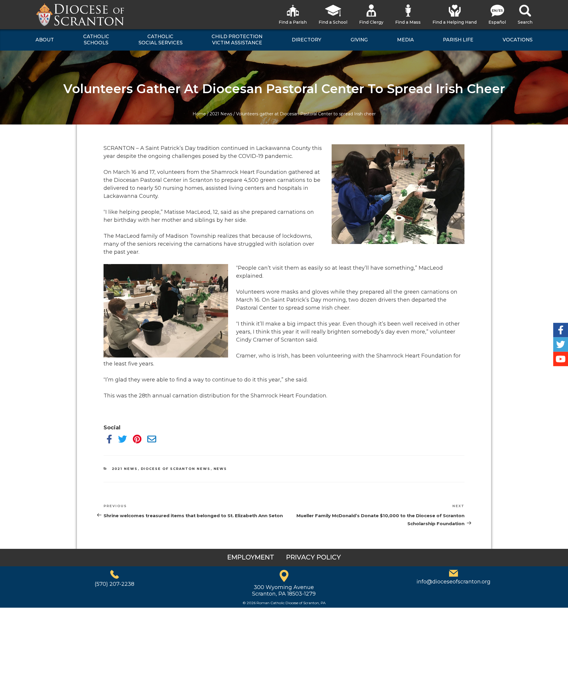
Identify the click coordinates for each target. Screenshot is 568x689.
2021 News (221, 114)
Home (199, 114)
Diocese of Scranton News (176, 469)
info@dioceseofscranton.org (453, 581)
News (220, 469)
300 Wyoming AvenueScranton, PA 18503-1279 (284, 590)
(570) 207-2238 (114, 584)
